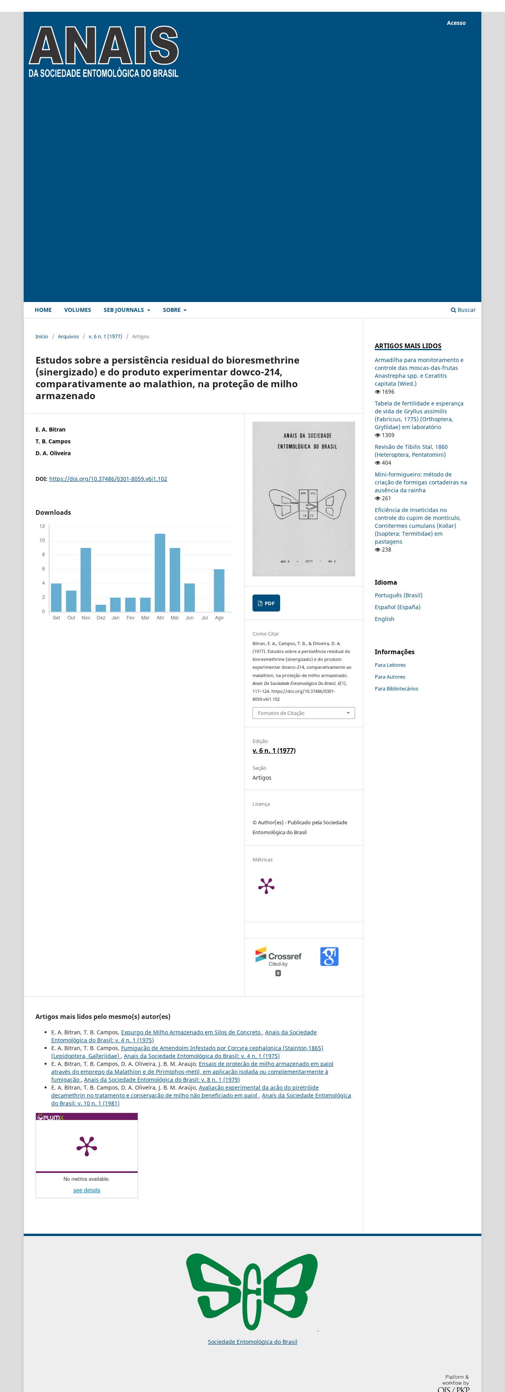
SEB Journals (125, 309)
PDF (269, 603)
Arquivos (68, 336)
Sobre (172, 309)
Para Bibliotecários (396, 688)
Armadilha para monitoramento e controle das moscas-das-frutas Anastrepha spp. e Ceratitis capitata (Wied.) (419, 371)
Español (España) (398, 607)
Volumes (77, 309)
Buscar (466, 309)
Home (43, 309)
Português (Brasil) (399, 595)
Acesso (456, 22)
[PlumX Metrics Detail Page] (276, 885)
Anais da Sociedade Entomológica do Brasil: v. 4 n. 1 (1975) (202, 1056)
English (385, 619)
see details (86, 1190)
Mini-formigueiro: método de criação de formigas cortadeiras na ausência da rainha (421, 482)
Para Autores (390, 676)
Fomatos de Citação (281, 713)
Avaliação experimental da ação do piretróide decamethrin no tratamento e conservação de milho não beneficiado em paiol (185, 1091)
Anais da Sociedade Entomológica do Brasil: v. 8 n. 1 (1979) (162, 1079)
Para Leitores (390, 664)
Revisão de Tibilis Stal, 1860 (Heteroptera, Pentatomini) (411, 450)
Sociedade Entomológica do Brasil (252, 1341)
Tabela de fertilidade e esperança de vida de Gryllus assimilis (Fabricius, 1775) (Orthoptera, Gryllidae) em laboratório (419, 415)
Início (42, 336)
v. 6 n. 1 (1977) (105, 336)
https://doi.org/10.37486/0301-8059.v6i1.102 (108, 478)
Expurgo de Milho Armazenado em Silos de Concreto (191, 1032)
